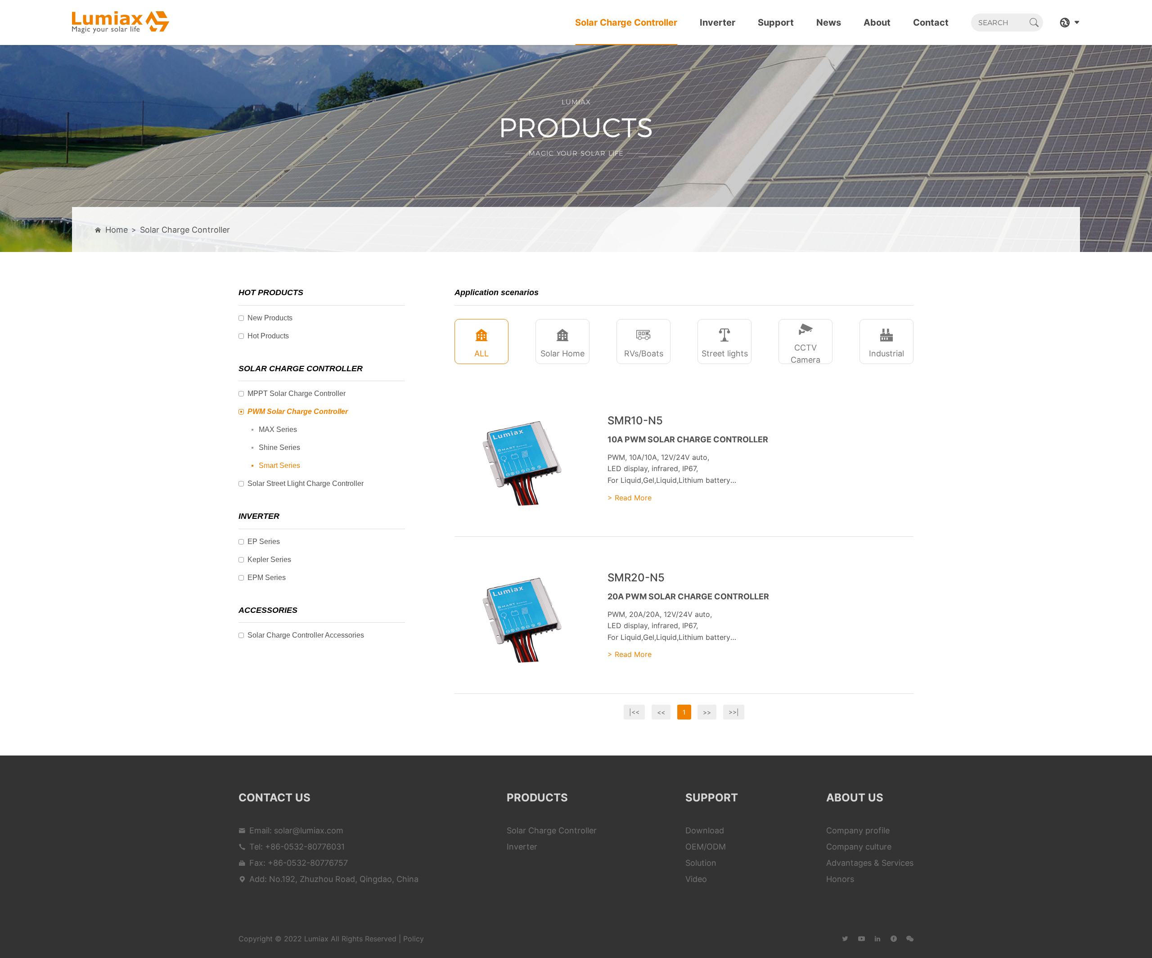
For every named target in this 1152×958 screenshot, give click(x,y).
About (877, 22)
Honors (840, 879)
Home (116, 229)
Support (776, 22)
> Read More (630, 497)
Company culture (858, 846)
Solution (700, 863)
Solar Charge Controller (626, 22)
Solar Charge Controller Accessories (306, 635)
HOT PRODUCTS (270, 292)
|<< (634, 712)
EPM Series (267, 577)
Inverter (717, 22)
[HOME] (120, 22)
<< (661, 712)
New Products (270, 318)
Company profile (858, 830)
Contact (931, 22)
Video (696, 879)
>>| (734, 712)
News (828, 22)
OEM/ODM (705, 846)
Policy (413, 938)
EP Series (264, 541)
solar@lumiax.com (308, 830)
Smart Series (279, 465)
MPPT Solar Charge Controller (297, 393)
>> (707, 712)
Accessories (267, 610)
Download (704, 830)
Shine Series (279, 447)
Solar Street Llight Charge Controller (306, 483)
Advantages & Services (870, 863)
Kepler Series (269, 559)
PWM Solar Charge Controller (298, 411)
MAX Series (278, 429)
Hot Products (268, 336)
